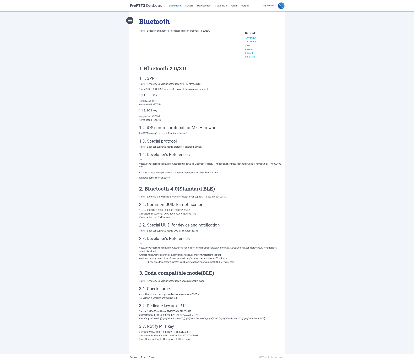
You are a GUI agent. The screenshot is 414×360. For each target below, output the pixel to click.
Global (250, 49)
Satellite (251, 57)
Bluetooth (251, 41)
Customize (221, 5)
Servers (189, 5)
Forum (234, 5)
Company (134, 357)
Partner (245, 5)
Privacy (152, 357)
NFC (249, 45)
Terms (144, 357)
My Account (269, 5)
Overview (251, 38)
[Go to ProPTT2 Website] (281, 8)
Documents (175, 5)
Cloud (250, 53)
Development (204, 5)
